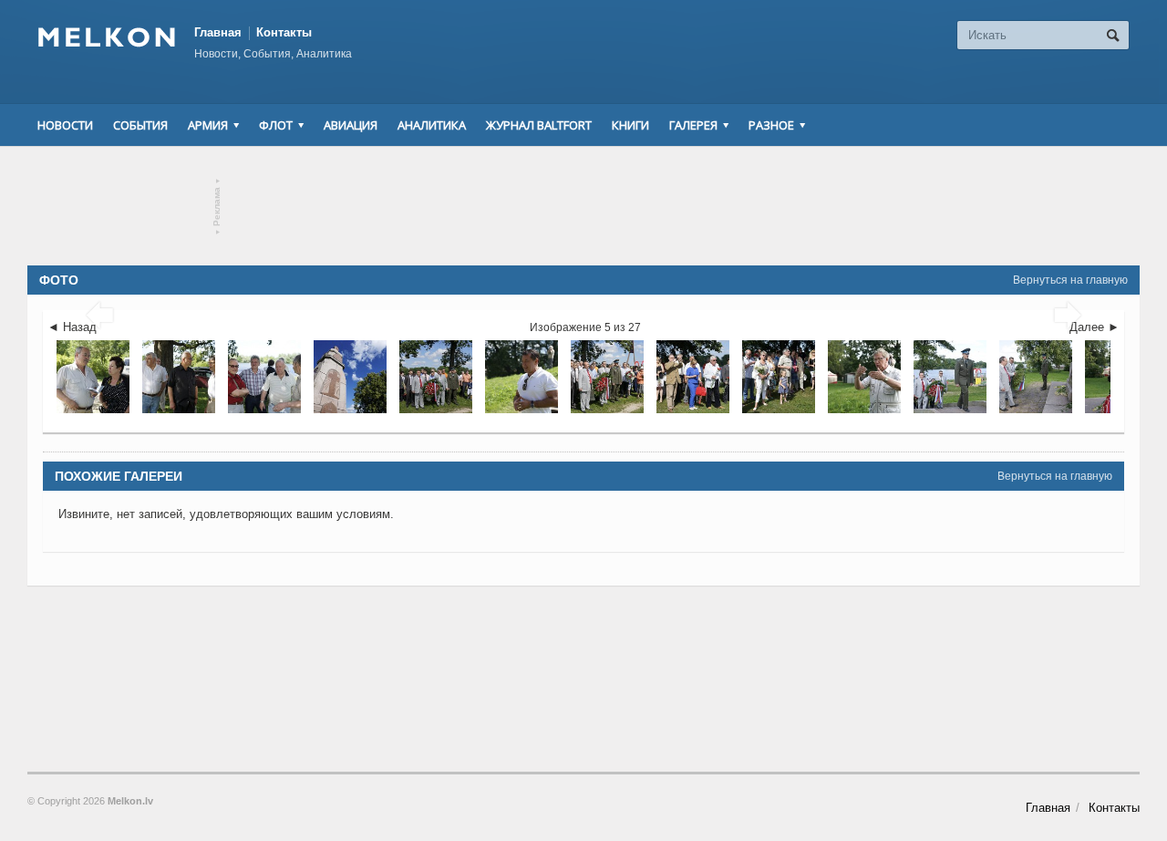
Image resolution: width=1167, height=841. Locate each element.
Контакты (284, 32)
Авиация (350, 125)
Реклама (217, 206)
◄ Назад (72, 327)
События (140, 125)
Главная (218, 32)
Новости (65, 125)
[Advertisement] (583, 206)
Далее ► (1094, 327)
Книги (630, 125)
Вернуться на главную (1070, 280)
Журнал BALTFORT (539, 125)
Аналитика (432, 125)
